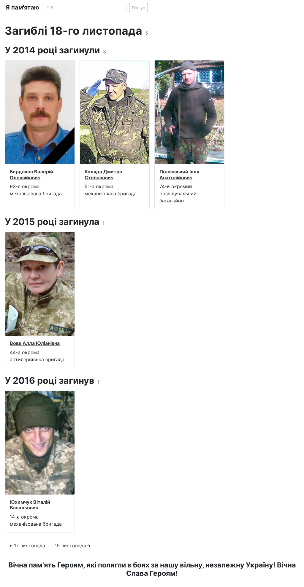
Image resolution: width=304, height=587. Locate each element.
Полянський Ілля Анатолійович (179, 174)
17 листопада (29, 545)
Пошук (138, 7)
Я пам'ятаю (22, 7)
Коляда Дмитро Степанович (103, 174)
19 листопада (70, 545)
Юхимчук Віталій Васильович (30, 505)
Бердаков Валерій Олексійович (31, 174)
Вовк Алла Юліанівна (35, 343)
